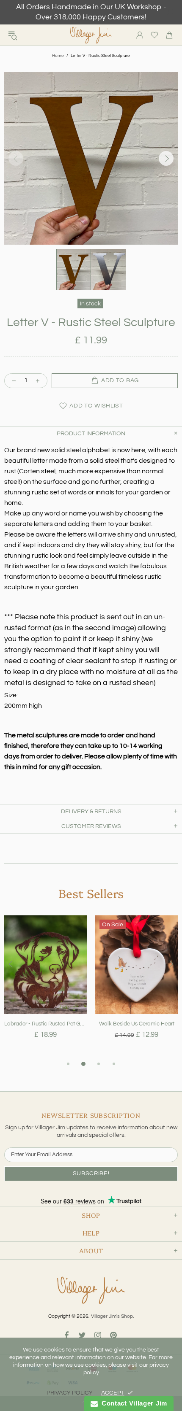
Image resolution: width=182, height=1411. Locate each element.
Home (58, 56)
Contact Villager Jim (132, 1403)
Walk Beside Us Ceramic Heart (136, 1024)
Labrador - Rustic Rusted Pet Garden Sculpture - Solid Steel (45, 1024)
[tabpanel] (45, 987)
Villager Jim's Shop (91, 35)
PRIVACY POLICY (70, 1393)
